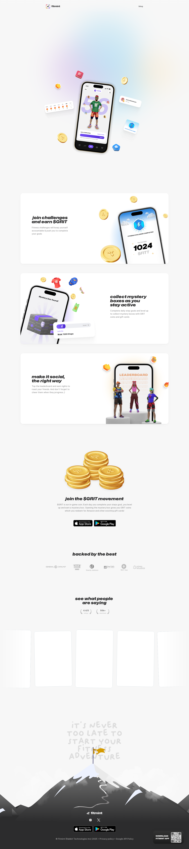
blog (141, 6)
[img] (90, 820)
